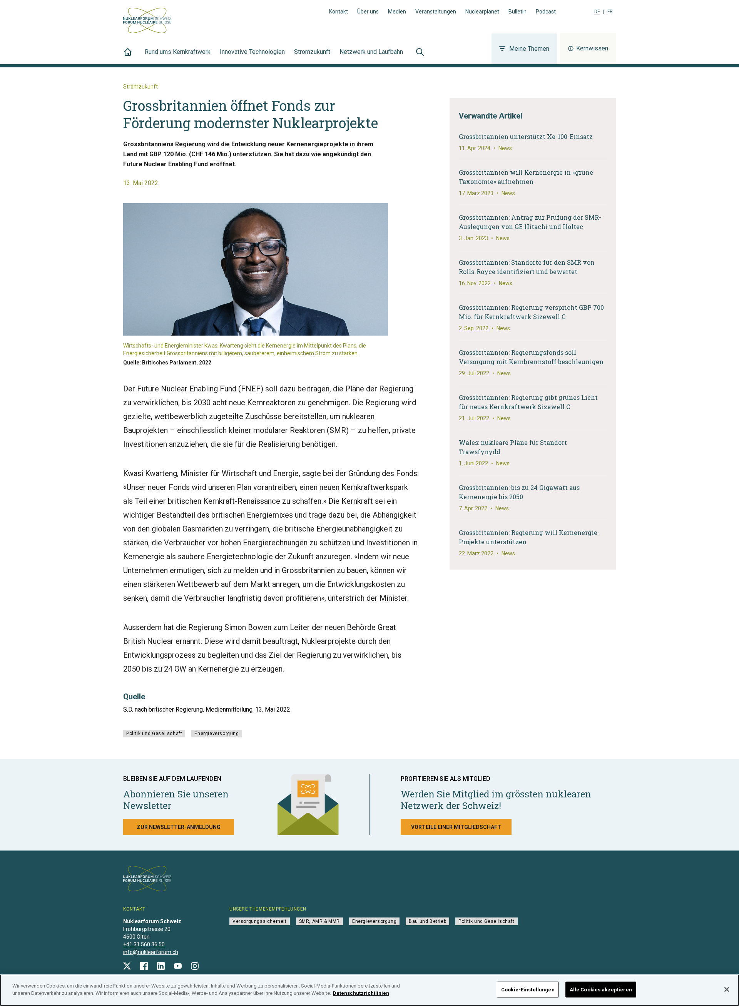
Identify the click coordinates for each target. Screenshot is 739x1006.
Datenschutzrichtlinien (361, 993)
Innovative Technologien (252, 51)
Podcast (546, 11)
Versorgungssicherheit (259, 921)
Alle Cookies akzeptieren (601, 990)
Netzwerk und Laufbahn (371, 51)
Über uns (368, 11)
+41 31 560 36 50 (144, 944)
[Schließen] (726, 989)
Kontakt (338, 11)
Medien (397, 11)
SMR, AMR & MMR (319, 921)
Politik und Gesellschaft (154, 733)
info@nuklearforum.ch (150, 952)
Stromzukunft (312, 51)
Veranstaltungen (435, 11)
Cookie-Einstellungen (528, 990)
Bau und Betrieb (427, 921)
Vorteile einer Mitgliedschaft (456, 827)
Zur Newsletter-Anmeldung (179, 827)
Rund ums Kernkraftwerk (178, 51)
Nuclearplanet (482, 11)
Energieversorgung (216, 733)
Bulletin (517, 11)
